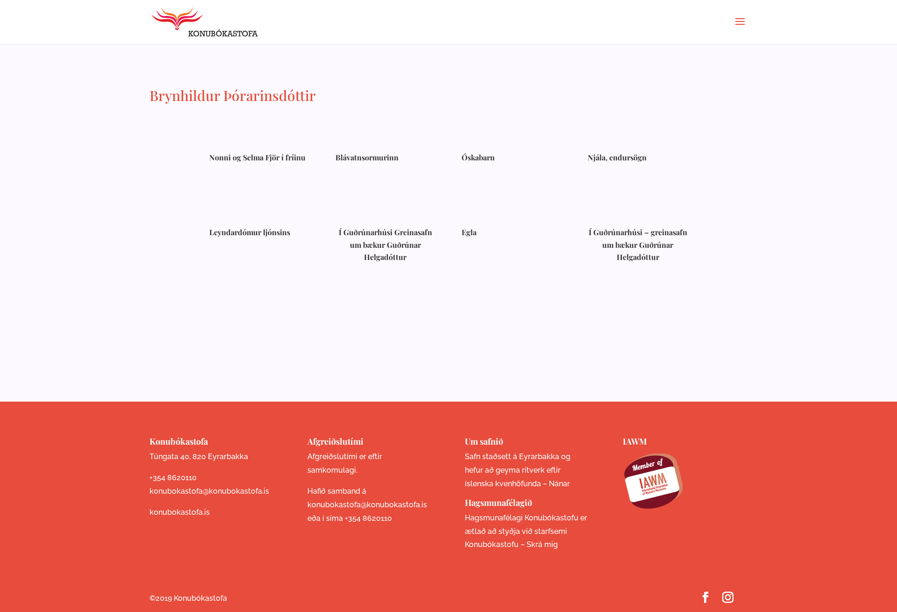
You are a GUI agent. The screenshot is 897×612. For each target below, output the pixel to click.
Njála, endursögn (617, 157)
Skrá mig (542, 544)
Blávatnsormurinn (367, 157)
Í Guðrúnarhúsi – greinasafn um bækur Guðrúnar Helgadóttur (638, 244)
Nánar (559, 483)
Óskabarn (478, 157)
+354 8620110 (173, 477)
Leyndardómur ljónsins (249, 232)
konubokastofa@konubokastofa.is (209, 491)
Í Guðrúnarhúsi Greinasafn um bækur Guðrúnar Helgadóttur (385, 244)
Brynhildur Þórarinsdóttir (233, 95)
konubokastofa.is (180, 512)
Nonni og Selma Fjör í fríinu (257, 157)
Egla (469, 232)
